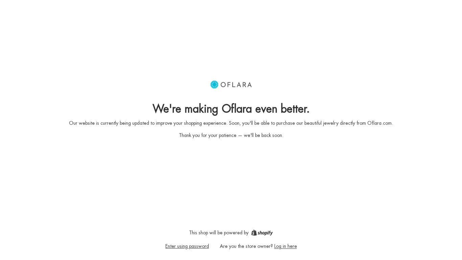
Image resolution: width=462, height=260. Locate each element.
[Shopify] (262, 233)
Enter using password (187, 246)
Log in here (285, 246)
